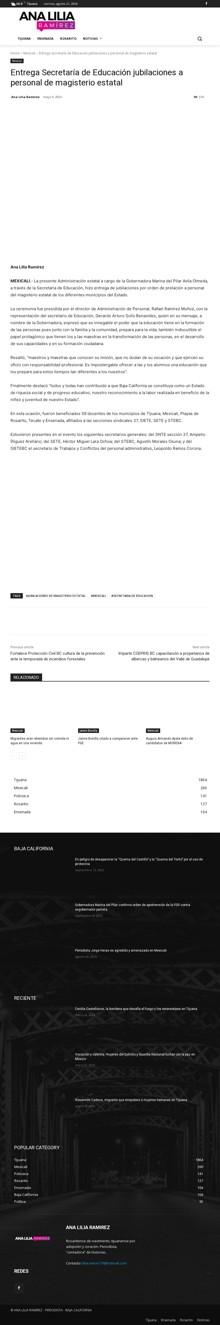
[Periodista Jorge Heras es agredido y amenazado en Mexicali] (43, 968)
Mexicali (29, 53)
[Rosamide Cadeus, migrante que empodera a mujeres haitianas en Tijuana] (43, 1118)
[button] (199, 38)
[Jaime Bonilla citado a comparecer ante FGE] (110, 710)
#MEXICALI (98, 596)
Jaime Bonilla (88, 730)
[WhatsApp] (52, 110)
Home (15, 53)
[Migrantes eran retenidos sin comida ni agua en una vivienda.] (42, 710)
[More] (65, 110)
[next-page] (22, 755)
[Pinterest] (40, 110)
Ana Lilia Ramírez (25, 97)
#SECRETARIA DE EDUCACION (132, 596)
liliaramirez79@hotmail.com (104, 1263)
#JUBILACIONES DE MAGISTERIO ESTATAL (56, 596)
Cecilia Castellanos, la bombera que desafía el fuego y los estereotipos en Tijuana (136, 1009)
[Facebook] (206, 4)
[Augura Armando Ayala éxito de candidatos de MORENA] (178, 710)
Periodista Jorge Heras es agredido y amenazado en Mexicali (121, 950)
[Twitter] (28, 110)
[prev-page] (13, 755)
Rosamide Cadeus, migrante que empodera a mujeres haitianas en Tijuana (131, 1100)
